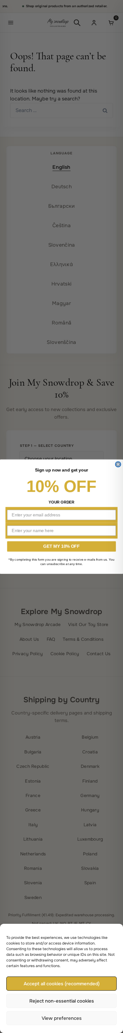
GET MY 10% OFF (61, 546)
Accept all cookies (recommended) (62, 984)
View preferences (62, 1018)
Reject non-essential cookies (61, 1001)
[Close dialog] (118, 464)
